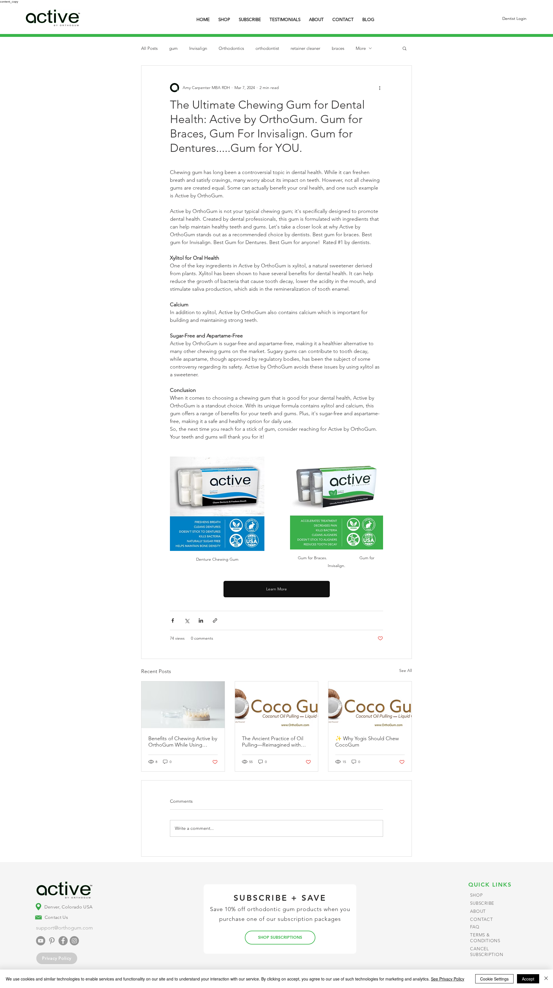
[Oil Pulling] (276, 704)
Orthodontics (231, 48)
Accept (528, 979)
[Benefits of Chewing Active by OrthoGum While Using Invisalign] (183, 704)
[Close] (546, 978)
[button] (404, 48)
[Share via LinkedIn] (201, 620)
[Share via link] (215, 620)
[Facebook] (63, 940)
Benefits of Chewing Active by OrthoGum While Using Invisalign (182, 741)
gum (173, 48)
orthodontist (267, 48)
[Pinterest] (51, 940)
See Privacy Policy (447, 979)
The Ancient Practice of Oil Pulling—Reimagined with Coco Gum (272, 741)
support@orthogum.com (64, 928)
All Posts (149, 48)
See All (405, 670)
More (361, 48)
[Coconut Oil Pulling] (370, 704)
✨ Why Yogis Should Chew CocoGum (367, 741)
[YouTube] (40, 940)
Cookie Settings (494, 979)
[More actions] (379, 87)
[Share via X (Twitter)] (187, 620)
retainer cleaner (305, 48)
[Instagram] (74, 940)
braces (338, 48)
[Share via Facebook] (172, 620)
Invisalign (198, 48)
